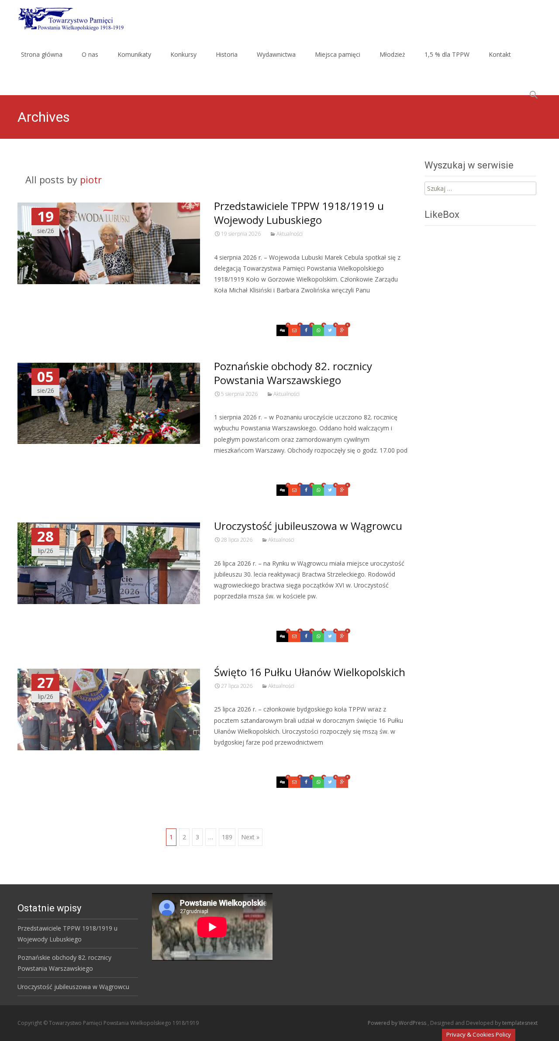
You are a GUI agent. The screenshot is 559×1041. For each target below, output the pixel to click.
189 (227, 837)
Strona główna (41, 54)
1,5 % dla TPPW (446, 54)
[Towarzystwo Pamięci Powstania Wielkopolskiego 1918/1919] (65, 17)
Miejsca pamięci (337, 54)
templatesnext (520, 1023)
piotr (91, 179)
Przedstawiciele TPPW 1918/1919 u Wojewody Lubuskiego (299, 213)
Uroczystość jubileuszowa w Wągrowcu (308, 526)
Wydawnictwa (276, 54)
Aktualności (289, 233)
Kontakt (500, 54)
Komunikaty (134, 54)
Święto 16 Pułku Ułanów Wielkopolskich (309, 672)
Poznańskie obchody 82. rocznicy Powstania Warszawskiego (293, 373)
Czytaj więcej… (237, 306)
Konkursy (183, 54)
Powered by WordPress (398, 1023)
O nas (90, 54)
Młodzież (392, 54)
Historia (227, 54)
